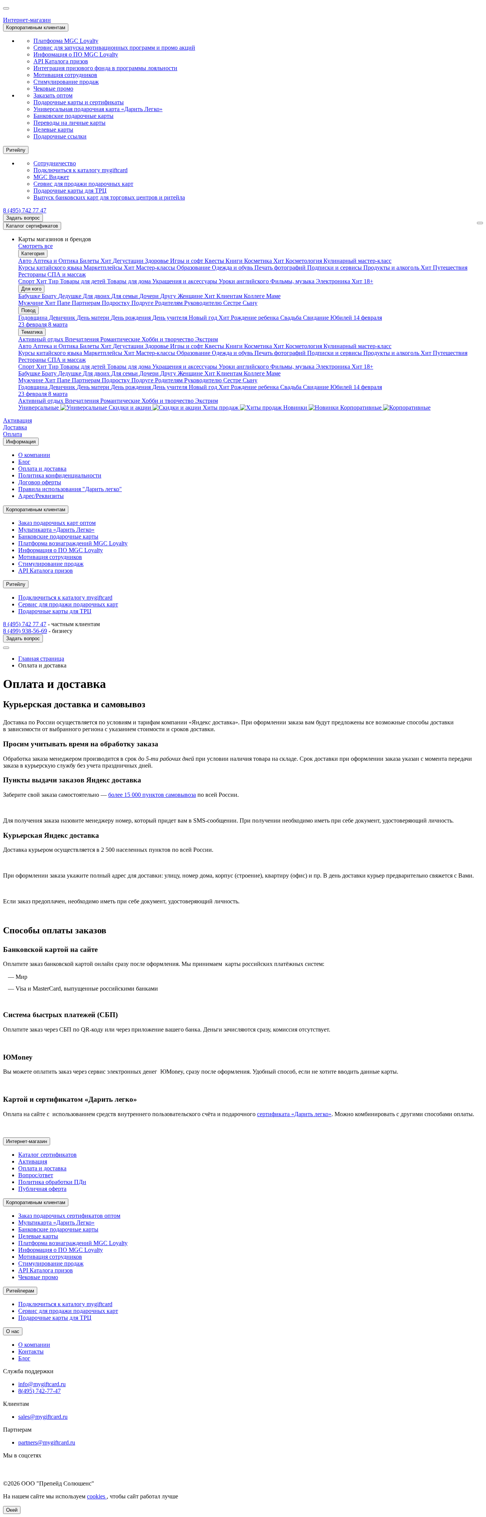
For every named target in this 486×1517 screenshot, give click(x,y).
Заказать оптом (53, 95)
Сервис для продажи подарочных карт (83, 184)
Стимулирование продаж (66, 82)
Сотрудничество (54, 163)
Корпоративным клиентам (35, 27)
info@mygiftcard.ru (42, 1384)
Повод (28, 310)
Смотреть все (35, 246)
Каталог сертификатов (32, 226)
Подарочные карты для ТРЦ (70, 190)
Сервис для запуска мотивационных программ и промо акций (114, 47)
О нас (12, 1331)
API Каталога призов (60, 61)
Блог (24, 462)
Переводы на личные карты (69, 122)
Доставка (15, 427)
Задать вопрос (23, 218)
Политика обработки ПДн (52, 1182)
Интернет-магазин (27, 20)
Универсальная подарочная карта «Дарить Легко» (98, 109)
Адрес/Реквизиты (41, 496)
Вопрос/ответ (35, 1175)
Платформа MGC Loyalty (65, 41)
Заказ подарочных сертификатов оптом (69, 1215)
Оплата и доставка (42, 468)
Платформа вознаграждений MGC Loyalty (73, 543)
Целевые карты (53, 129)
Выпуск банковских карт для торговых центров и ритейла (109, 197)
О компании (34, 455)
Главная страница (41, 658)
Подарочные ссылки (60, 136)
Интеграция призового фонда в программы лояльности (105, 68)
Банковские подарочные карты (73, 116)
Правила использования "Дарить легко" (70, 489)
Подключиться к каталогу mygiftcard (80, 170)
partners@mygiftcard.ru (46, 1442)
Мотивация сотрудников (65, 75)
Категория (32, 253)
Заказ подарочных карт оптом (57, 523)
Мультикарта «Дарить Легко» (56, 529)
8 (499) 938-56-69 (25, 631)
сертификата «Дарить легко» (294, 1114)
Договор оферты (39, 482)
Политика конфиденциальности (59, 475)
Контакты (31, 1351)
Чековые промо (53, 88)
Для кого (31, 289)
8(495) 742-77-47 (39, 1391)
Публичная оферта (42, 1189)
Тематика (32, 332)
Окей (11, 1510)
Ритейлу (15, 150)
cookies (97, 1496)
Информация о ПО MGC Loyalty (75, 54)
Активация (17, 420)
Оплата (12, 434)
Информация (21, 441)
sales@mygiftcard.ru (43, 1416)
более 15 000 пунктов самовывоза (152, 794)
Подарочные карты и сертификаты (78, 102)
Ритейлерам (20, 1291)
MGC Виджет (51, 177)
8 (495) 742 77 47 (24, 210)
